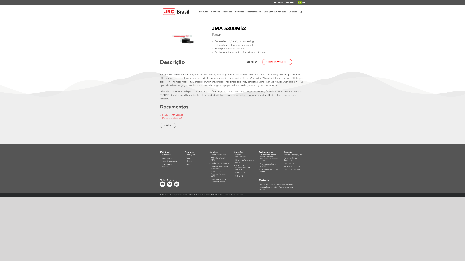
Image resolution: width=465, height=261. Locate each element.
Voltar (168, 125)
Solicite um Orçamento (277, 62)
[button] (301, 12)
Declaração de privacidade (179, 195)
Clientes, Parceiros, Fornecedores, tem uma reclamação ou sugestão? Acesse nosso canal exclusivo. (276, 187)
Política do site (165, 195)
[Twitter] (169, 184)
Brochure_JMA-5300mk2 (172, 115)
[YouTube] (162, 184)
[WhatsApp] (256, 62)
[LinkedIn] (252, 62)
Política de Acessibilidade (197, 195)
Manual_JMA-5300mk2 (172, 118)
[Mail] (248, 62)
